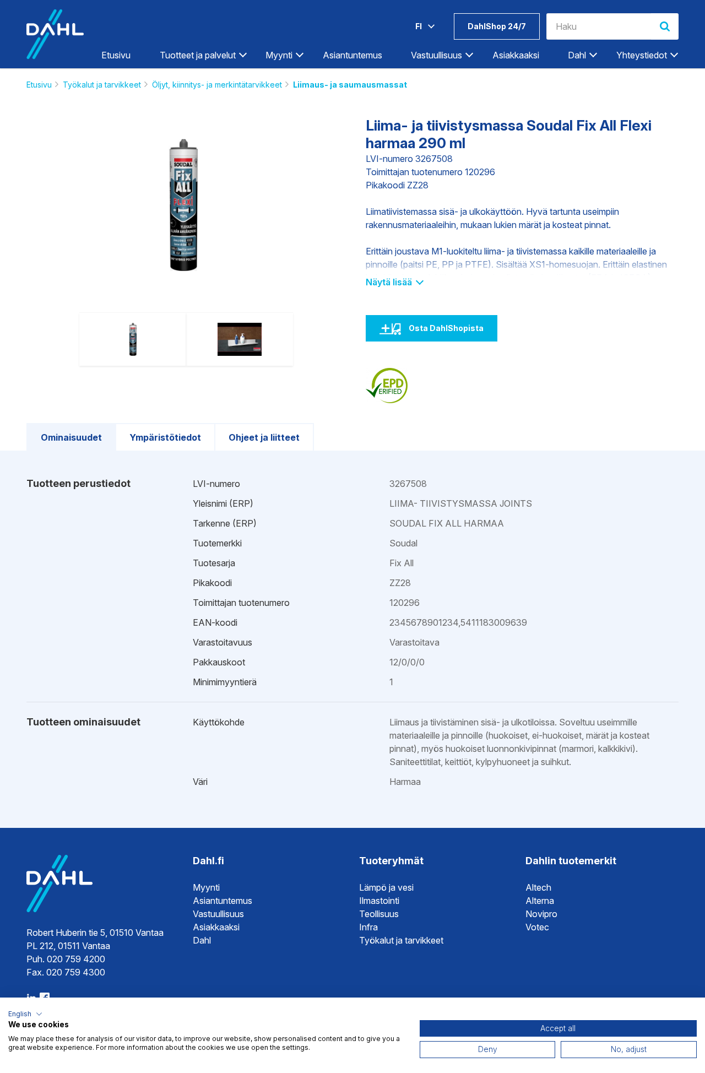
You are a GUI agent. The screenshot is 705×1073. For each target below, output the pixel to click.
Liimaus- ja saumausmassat (350, 84)
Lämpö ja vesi (386, 887)
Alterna (539, 900)
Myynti (206, 887)
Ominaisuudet (71, 437)
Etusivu (116, 55)
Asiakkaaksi (515, 55)
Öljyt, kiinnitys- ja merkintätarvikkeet (217, 84)
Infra (368, 927)
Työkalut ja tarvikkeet (102, 84)
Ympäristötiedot (165, 437)
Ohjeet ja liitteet (264, 437)
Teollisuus (379, 913)
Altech (538, 887)
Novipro (541, 913)
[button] (25, 1014)
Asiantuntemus (352, 55)
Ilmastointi (379, 900)
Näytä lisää (390, 282)
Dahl (202, 940)
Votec (537, 927)
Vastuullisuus (218, 913)
